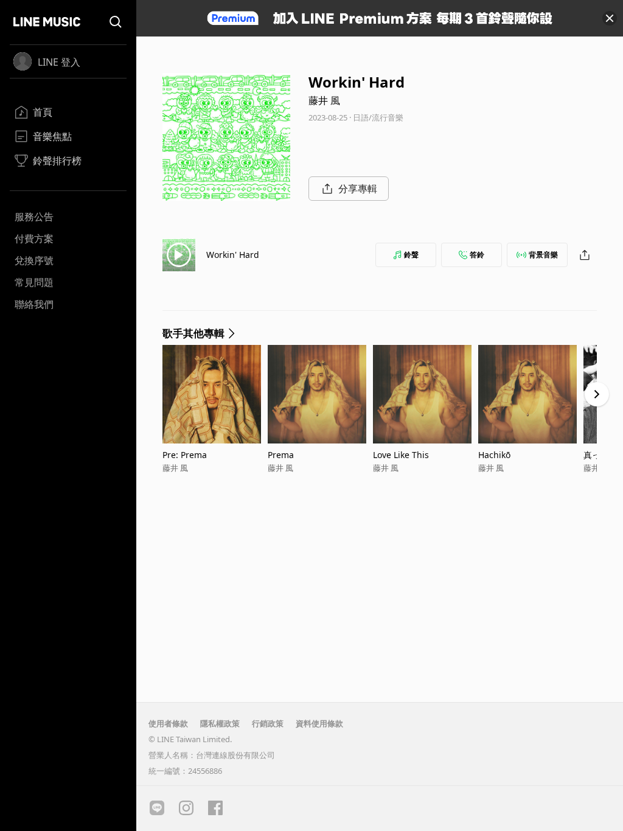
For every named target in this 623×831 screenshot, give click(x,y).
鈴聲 (411, 254)
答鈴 (477, 254)
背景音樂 (543, 254)
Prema (281, 455)
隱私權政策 (220, 723)
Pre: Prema (184, 455)
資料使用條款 (319, 723)
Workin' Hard (232, 254)
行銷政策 (268, 723)
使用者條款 (168, 723)
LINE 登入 (59, 62)
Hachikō (494, 455)
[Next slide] (597, 394)
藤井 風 (324, 100)
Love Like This (401, 455)
